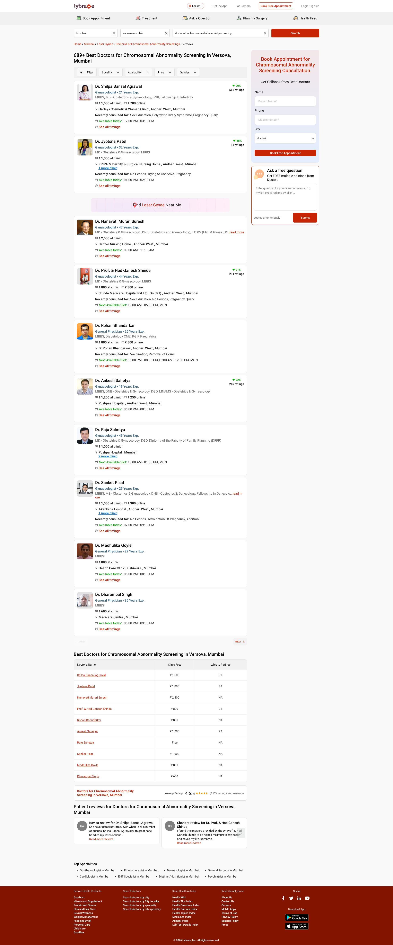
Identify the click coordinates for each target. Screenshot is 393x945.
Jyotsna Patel (86, 686)
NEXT (238, 641)
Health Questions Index (186, 905)
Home (77, 44)
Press (224, 924)
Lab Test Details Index (185, 924)
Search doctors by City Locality (141, 901)
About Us (226, 897)
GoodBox (79, 932)
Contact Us (227, 901)
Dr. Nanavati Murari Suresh (119, 221)
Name (259, 92)
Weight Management (86, 916)
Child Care (80, 928)
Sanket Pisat (85, 753)
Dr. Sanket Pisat (109, 482)
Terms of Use (229, 913)
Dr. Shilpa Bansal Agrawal (118, 86)
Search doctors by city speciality (142, 909)
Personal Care (82, 924)
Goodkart (79, 897)
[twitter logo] (291, 899)
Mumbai (89, 44)
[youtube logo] (307, 899)
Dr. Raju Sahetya (110, 429)
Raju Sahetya (85, 742)
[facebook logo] (283, 899)
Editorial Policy (229, 920)
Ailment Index (180, 920)
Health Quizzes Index (184, 909)
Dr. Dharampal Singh (113, 594)
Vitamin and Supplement (88, 901)
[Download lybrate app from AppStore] (297, 928)
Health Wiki (178, 897)
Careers (226, 905)
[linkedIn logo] (299, 899)
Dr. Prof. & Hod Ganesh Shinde (123, 270)
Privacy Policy (229, 916)
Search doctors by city (136, 897)
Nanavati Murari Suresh (92, 697)
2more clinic (107, 456)
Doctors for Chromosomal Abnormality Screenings (148, 44)
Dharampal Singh (88, 776)
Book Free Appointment (276, 6)
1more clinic (107, 168)
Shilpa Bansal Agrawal (91, 675)
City (257, 129)
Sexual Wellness (83, 913)
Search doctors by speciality (139, 905)
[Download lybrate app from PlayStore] (297, 920)
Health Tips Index (182, 901)
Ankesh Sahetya (87, 731)
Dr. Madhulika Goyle (113, 545)
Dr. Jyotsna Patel (110, 141)
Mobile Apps (228, 909)
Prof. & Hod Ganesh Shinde (94, 708)
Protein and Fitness (85, 905)
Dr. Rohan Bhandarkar (115, 325)
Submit (305, 217)
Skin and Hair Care (84, 909)
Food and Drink (82, 920)
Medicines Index (182, 916)
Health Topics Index (183, 913)
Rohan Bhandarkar (89, 720)
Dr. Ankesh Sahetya (113, 380)
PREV (82, 641)
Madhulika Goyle (87, 765)
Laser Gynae (105, 44)
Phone (259, 110)
